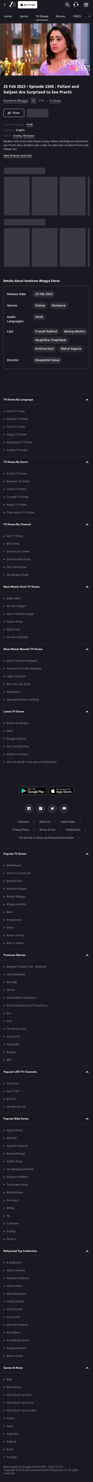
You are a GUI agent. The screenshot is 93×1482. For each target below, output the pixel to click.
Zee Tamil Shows (16, 574)
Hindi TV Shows (15, 418)
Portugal (11, 1464)
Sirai (9, 1028)
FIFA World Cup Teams (20, 1409)
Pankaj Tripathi (15, 1308)
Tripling (10, 1238)
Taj (8, 1222)
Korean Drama (15, 942)
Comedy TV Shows (17, 504)
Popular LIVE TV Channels (20, 1078)
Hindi (29, 123)
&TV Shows (13, 550)
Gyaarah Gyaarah (17, 1153)
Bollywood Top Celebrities (20, 1257)
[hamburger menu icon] (86, 4)
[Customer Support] (76, 4)
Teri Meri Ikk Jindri (17, 644)
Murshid (11, 1145)
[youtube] (62, 815)
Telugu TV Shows (16, 441)
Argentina (12, 1440)
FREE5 (77, 16)
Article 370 (12, 1043)
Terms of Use (46, 836)
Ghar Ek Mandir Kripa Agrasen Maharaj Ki (31, 769)
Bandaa (11, 1059)
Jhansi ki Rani (14, 888)
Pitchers (11, 1246)
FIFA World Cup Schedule (21, 1417)
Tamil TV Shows (15, 433)
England (11, 1448)
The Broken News (17, 1191)
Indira (10, 934)
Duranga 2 (12, 1207)
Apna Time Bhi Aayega (20, 621)
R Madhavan (13, 1269)
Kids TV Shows (15, 950)
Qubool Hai (13, 636)
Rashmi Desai (14, 1363)
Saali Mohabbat (15, 981)
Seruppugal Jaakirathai (20, 1176)
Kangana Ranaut (16, 1355)
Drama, (17, 134)
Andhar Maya (14, 1168)
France (10, 1425)
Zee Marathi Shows (18, 558)
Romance (28, 134)
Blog (9, 1386)
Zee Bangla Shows (17, 582)
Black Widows (14, 1199)
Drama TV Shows (16, 480)
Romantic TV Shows (18, 488)
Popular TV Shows (14, 860)
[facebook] (27, 815)
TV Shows (42, 16)
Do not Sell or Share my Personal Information (45, 844)
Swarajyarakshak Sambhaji (22, 706)
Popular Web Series (16, 1125)
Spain (9, 1433)
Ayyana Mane (14, 1137)
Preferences (71, 836)
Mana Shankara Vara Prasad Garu (27, 1012)
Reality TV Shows (16, 511)
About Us (43, 828)
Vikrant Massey (15, 1277)
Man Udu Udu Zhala (18, 691)
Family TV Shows (16, 496)
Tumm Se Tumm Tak (18, 880)
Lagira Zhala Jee (16, 683)
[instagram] (39, 815)
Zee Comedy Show (17, 753)
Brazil (9, 1456)
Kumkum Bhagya (15, 99)
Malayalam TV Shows (19, 449)
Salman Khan (14, 1293)
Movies (60, 16)
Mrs (8, 1020)
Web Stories (13, 1394)
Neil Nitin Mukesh (17, 1331)
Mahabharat (13, 872)
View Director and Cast (17, 154)
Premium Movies (14, 961)
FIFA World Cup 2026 (19, 1402)
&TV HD (11, 1106)
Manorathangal (15, 1160)
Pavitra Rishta (14, 628)
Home (8, 16)
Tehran (10, 997)
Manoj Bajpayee (16, 1300)
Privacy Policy (19, 836)
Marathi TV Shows (17, 426)
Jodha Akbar (13, 605)
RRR (8, 1067)
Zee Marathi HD (16, 1113)
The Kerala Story (16, 1036)
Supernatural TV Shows (20, 519)
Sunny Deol (13, 1324)
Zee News (12, 1090)
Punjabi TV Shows (16, 457)
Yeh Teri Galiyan (16, 613)
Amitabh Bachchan (17, 1347)
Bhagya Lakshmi (16, 745)
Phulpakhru (13, 699)
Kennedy (11, 989)
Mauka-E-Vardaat (16, 761)
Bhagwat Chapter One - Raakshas (26, 973)
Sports (24, 16)
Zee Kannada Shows (18, 566)
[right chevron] (8, 194)
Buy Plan (29, 4)
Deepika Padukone (17, 1285)
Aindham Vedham (17, 1184)
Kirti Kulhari (13, 1339)
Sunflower (12, 1230)
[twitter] (50, 815)
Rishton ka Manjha (17, 730)
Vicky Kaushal (14, 1316)
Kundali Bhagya (15, 903)
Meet (9, 738)
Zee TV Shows (14, 543)
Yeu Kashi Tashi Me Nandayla (24, 675)
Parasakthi (12, 1051)
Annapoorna (13, 926)
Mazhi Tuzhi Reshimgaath (21, 667)
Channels (21, 828)
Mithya (10, 1215)
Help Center (66, 828)
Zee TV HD (12, 1098)
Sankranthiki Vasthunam (21, 1004)
